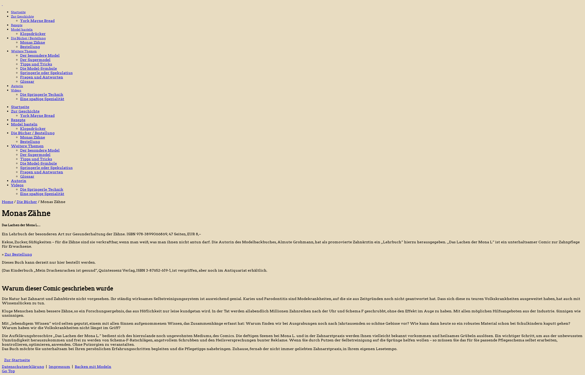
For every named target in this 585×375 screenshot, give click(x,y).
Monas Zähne (32, 42)
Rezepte (16, 25)
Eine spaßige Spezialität (42, 99)
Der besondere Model (40, 55)
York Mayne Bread (37, 21)
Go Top (8, 371)
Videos (16, 90)
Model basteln (22, 29)
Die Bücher (27, 202)
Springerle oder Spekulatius (46, 73)
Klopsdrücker (33, 34)
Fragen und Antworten (41, 77)
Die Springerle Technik (41, 94)
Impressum (59, 366)
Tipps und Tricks (36, 64)
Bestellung (30, 47)
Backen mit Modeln (93, 366)
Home (7, 202)
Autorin (17, 86)
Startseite (18, 12)
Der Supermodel (35, 60)
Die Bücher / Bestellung (28, 38)
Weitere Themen (24, 51)
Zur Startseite (17, 360)
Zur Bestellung (18, 254)
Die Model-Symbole (38, 68)
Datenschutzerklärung (23, 366)
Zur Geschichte (22, 16)
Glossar (27, 81)
